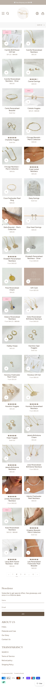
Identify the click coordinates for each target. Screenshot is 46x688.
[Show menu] (3, 13)
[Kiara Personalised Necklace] (12, 516)
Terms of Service (8, 656)
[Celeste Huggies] (34, 97)
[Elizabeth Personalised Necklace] (12, 245)
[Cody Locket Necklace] (34, 156)
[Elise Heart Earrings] (34, 216)
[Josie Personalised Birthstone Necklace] (34, 454)
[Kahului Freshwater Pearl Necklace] (34, 485)
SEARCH (5, 652)
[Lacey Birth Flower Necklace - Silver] (12, 548)
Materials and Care (9, 631)
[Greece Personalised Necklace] (12, 306)
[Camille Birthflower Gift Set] (12, 39)
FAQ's (4, 627)
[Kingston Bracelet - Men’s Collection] (34, 516)
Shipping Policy (7, 665)
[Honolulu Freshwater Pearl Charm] (12, 364)
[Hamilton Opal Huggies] (34, 335)
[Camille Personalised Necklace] (34, 39)
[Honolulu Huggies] (12, 393)
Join (23, 614)
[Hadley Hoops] (12, 335)
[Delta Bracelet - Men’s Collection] (12, 216)
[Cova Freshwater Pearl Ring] (12, 187)
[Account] (37, 13)
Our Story (5, 635)
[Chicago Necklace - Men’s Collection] (12, 156)
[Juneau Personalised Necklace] (12, 485)
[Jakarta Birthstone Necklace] (12, 454)
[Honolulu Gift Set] (34, 364)
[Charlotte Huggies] (12, 126)
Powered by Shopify (19, 673)
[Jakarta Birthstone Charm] (34, 424)
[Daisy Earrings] (34, 187)
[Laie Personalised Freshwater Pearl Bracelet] (34, 548)
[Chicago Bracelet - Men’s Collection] (34, 126)
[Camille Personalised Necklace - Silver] (12, 68)
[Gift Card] (34, 277)
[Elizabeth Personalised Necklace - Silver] (34, 245)
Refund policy (7, 660)
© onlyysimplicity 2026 (7, 673)
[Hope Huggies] (12, 424)
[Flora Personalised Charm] (12, 277)
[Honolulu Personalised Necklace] (34, 393)
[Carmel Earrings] (34, 68)
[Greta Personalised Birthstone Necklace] (34, 306)
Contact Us (6, 639)
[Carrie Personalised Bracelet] (12, 97)
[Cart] (42, 13)
